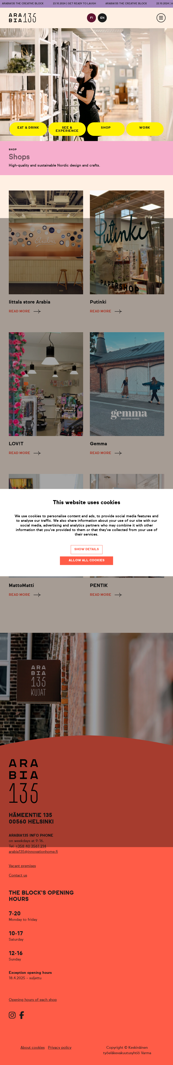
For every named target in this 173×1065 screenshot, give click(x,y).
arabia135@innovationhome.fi (33, 852)
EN (102, 17)
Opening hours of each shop (33, 1000)
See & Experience (67, 129)
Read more (19, 311)
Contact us (18, 875)
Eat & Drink (28, 127)
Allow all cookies (87, 560)
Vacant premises (22, 866)
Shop (106, 127)
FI (91, 17)
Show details (86, 549)
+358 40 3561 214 (31, 846)
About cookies (32, 1048)
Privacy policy (59, 1048)
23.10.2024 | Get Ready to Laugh (74, 3)
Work (144, 127)
